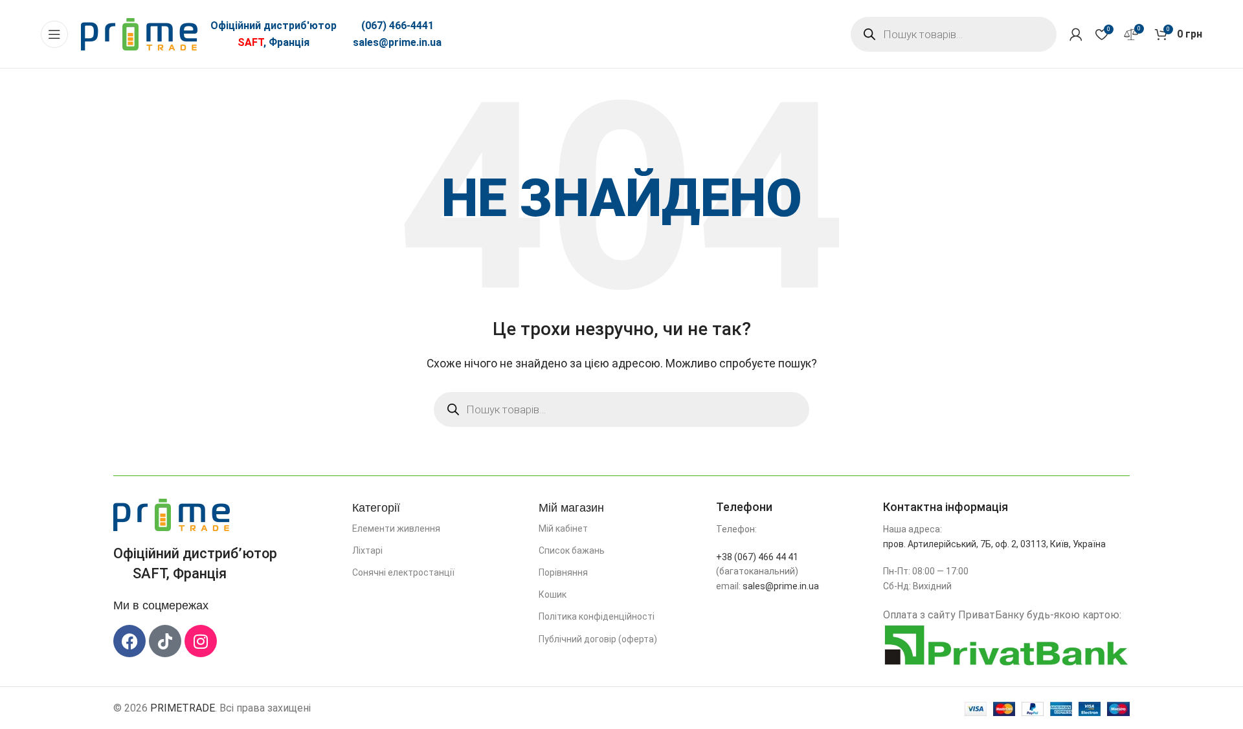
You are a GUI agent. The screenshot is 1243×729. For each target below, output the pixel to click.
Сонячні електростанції (403, 572)
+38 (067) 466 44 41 (757, 557)
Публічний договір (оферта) (598, 639)
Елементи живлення (396, 528)
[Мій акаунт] (1076, 34)
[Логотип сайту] (139, 33)
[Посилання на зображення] (171, 514)
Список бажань (572, 550)
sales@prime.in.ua (397, 42)
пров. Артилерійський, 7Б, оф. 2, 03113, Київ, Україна (994, 544)
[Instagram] (201, 641)
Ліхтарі (367, 550)
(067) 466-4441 (397, 25)
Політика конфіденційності (597, 616)
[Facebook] (129, 641)
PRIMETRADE (182, 708)
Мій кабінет (563, 528)
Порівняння (563, 572)
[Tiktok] (165, 641)
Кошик (552, 594)
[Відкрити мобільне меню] (54, 34)
